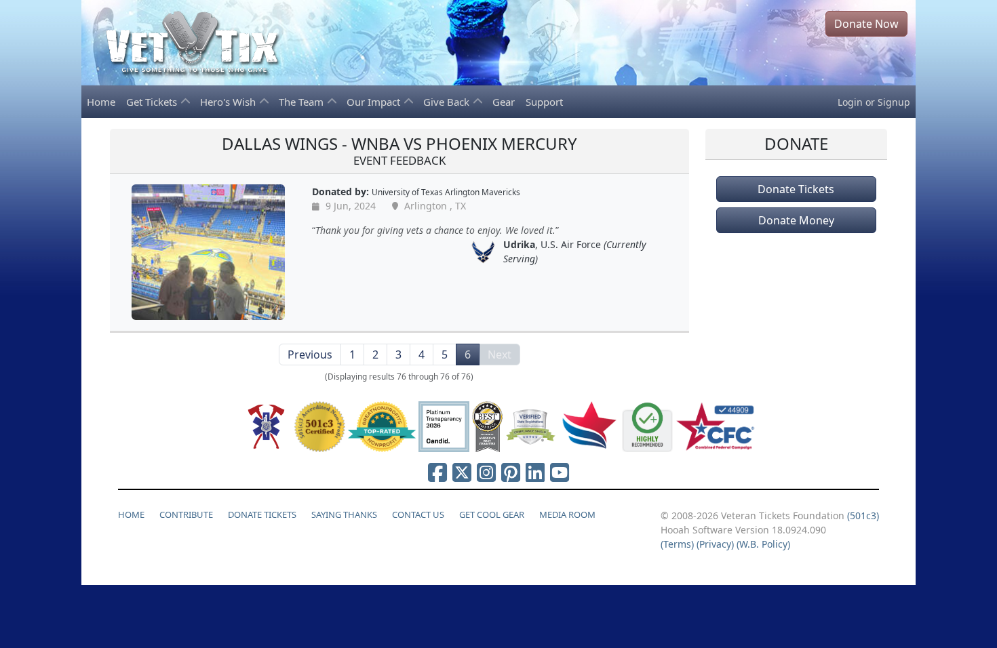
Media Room (567, 514)
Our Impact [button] (375, 101)
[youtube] (559, 472)
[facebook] (437, 472)
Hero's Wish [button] (229, 101)
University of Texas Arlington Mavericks (446, 191)
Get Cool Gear (491, 514)
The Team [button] (302, 101)
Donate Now (866, 23)
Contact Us (418, 514)
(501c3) (863, 515)
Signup (894, 102)
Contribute (186, 514)
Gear (503, 101)
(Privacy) (715, 544)
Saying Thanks (344, 514)
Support (544, 101)
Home (101, 101)
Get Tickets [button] (153, 101)
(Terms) (677, 544)
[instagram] (486, 472)
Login (850, 102)
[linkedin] (535, 472)
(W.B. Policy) (763, 544)
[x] (461, 472)
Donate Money (796, 220)
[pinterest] (510, 472)
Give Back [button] (447, 101)
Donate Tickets (796, 189)
